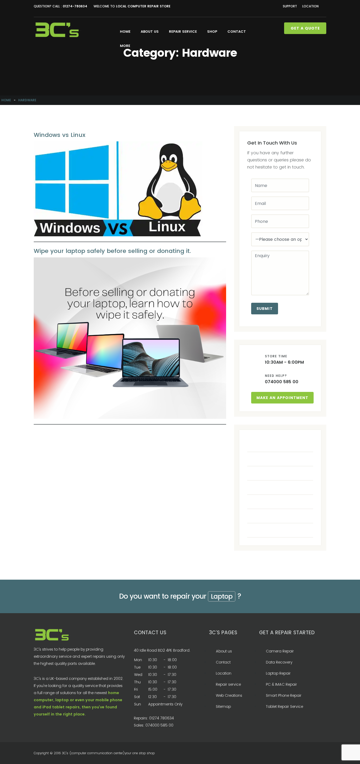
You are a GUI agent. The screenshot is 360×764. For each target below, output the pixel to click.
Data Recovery (279, 662)
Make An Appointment (282, 397)
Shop (212, 31)
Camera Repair (280, 651)
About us (150, 31)
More (125, 45)
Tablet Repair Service (284, 706)
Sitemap (223, 706)
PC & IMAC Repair (281, 684)
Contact (236, 31)
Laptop (221, 596)
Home (125, 31)
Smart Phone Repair (283, 695)
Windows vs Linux (59, 135)
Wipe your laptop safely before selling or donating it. (112, 251)
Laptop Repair (278, 673)
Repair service (183, 31)
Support (290, 6)
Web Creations (229, 695)
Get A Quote (305, 28)
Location (310, 6)
